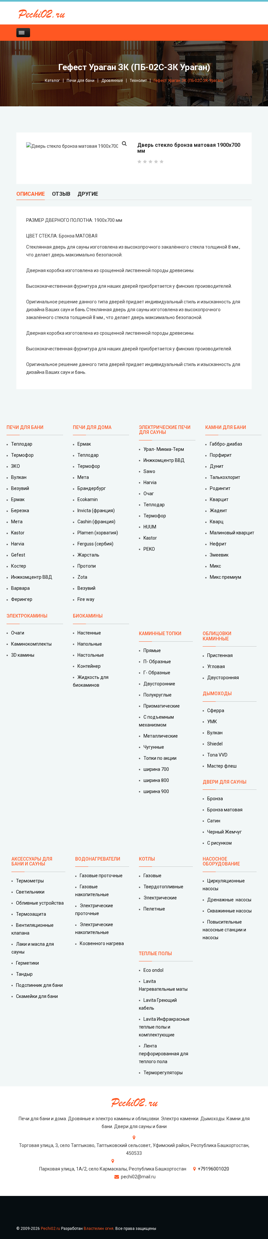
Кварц (217, 521)
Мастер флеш (222, 766)
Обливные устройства (40, 903)
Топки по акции (159, 758)
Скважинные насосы (229, 910)
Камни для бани (225, 427)
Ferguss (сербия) (95, 543)
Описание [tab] (30, 194)
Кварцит (219, 499)
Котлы (147, 859)
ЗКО (15, 466)
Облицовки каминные (217, 636)
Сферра (215, 710)
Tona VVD (217, 754)
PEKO (149, 549)
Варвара (20, 588)
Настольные (90, 655)
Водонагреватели (97, 859)
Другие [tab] (87, 194)
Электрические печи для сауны (165, 430)
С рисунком (219, 843)
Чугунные (153, 747)
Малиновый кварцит (232, 532)
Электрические (160, 897)
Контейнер (89, 666)
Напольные (89, 644)
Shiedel (215, 743)
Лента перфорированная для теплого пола (163, 1053)
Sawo (149, 471)
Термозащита (31, 914)
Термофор (22, 455)
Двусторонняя (223, 677)
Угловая (216, 666)
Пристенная (220, 655)
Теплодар (21, 444)
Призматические (161, 706)
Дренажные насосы (229, 899)
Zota (82, 577)
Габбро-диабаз (226, 444)
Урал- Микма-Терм (163, 449)
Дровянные (112, 80)
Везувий (20, 488)
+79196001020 (213, 1168)
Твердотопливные (163, 886)
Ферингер (21, 599)
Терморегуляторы (163, 1072)
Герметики (27, 963)
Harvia (17, 543)
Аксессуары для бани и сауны (31, 861)
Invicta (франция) (96, 510)
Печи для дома (92, 427)
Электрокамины (27, 616)
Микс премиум (225, 577)
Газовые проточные (101, 875)
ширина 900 (156, 791)
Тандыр (24, 974)
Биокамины (88, 616)
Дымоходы (217, 693)
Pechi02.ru (50, 1228)
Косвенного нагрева (102, 943)
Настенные (89, 632)
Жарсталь (88, 555)
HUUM (149, 526)
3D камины (22, 655)
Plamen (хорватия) (97, 532)
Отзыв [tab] (61, 194)
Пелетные (154, 908)
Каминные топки (160, 633)
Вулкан (18, 477)
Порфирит (221, 455)
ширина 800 (156, 780)
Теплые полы (155, 953)
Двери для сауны (224, 782)
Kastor (18, 532)
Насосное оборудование (221, 861)
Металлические (160, 736)
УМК (212, 721)
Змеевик (219, 555)
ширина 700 (156, 769)
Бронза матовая (225, 809)
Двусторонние (159, 683)
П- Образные (157, 661)
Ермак (18, 499)
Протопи (86, 566)
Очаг (148, 493)
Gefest (18, 555)
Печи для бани (80, 80)
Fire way (85, 599)
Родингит (220, 488)
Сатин (213, 820)
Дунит (217, 466)
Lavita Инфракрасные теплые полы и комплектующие (164, 1027)
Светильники (30, 892)
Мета (17, 521)
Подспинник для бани (39, 985)
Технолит (138, 80)
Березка (20, 510)
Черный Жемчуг (224, 831)
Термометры (30, 880)
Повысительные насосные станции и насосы (224, 929)
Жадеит (218, 510)
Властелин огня (98, 1228)
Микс (215, 566)
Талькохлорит (225, 477)
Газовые (152, 875)
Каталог (52, 80)
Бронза (215, 798)
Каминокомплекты (31, 644)
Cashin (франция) (96, 521)
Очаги (17, 632)
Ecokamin (87, 499)
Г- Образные (156, 672)
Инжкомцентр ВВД (31, 577)
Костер (18, 566)
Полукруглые (157, 694)
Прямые (152, 650)
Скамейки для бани (37, 996)
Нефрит (218, 543)
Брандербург (91, 488)
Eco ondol (153, 970)
